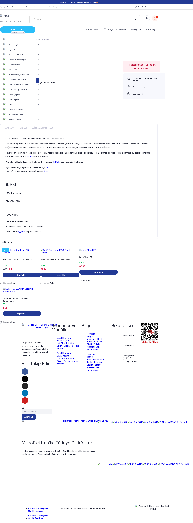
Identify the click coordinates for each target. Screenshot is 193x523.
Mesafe (60, 348)
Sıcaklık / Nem (64, 338)
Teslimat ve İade (94, 341)
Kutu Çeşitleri (14, 100)
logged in (21, 231)
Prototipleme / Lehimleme (19, 75)
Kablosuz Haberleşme (17, 60)
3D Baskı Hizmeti (92, 29)
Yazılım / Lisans (15, 120)
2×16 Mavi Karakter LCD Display (17, 260)
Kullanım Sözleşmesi (38, 508)
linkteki (56, 162)
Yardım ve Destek (33, 7)
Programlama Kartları (17, 115)
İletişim (55, 7)
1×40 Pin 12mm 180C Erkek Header (56, 260)
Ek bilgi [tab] (23, 127)
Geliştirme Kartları (16, 110)
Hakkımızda (46, 7)
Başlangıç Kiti (136, 29)
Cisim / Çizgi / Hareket (68, 346)
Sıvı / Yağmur (63, 340)
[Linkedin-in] (25, 393)
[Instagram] (25, 386)
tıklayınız (49, 167)
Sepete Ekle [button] (22, 275)
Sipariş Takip (5, 7)
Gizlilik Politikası (94, 344)
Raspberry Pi (14, 45)
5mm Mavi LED (85, 257)
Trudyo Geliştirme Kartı (116, 29)
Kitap (11, 105)
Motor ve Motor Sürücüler (19, 85)
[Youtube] (25, 400)
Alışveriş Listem (18, 7)
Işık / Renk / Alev (65, 343)
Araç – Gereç (14, 70)
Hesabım (91, 333)
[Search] (135, 19)
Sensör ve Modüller (16, 55)
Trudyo (11, 40)
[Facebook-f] (25, 371)
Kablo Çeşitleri (14, 95)
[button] (47, 82)
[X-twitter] (25, 379)
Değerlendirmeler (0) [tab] (42, 127)
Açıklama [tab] (9, 127)
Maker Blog (150, 29)
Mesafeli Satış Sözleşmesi (93, 348)
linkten (30, 156)
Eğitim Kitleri (13, 50)
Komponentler (14, 65)
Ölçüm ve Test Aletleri (17, 80)
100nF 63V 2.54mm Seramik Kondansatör (15, 299)
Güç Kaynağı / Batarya (18, 90)
